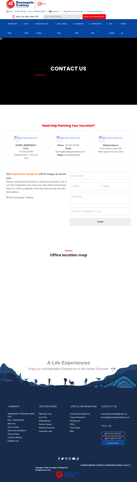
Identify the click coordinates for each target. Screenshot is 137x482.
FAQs (72, 424)
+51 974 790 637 (113, 434)
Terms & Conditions (106, 465)
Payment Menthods (94, 11)
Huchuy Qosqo (45, 424)
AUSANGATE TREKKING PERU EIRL (21, 415)
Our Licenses (13, 427)
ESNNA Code (13, 441)
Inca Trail (43, 417)
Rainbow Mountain (47, 428)
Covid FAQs (75, 428)
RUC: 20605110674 (16, 420)
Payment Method (15, 437)
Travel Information (77, 417)
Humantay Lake (45, 431)
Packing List (75, 421)
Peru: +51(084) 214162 (36, 11)
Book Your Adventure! (94, 16)
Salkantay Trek (45, 414)
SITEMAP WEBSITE (88, 465)
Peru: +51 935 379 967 (18, 11)
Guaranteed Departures (80, 414)
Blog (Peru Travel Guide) (73, 11)
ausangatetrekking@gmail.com (114, 414)
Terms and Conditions (17, 430)
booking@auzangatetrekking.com (115, 417)
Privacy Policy (13, 434)
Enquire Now (113, 443)
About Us (11, 423)
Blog (72, 431)
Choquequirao (45, 421)
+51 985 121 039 (114, 438)
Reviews (55, 11)
